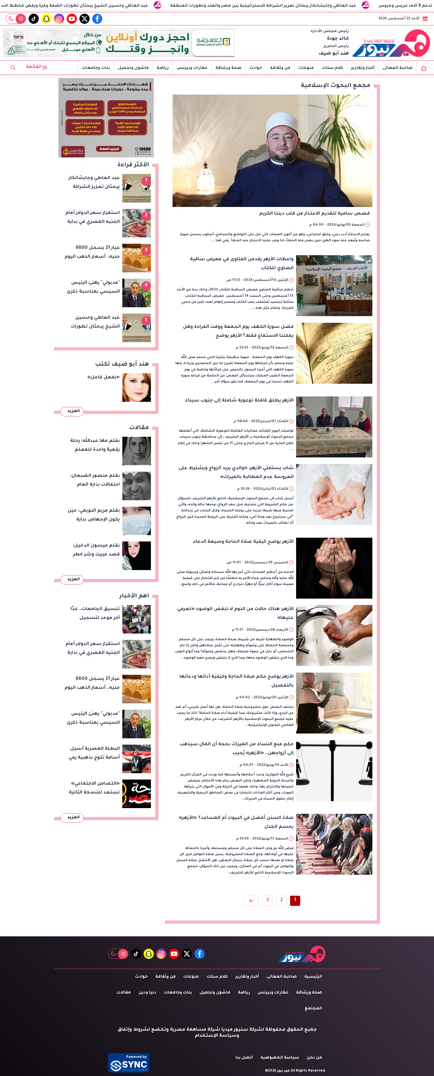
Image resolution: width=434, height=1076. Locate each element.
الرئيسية (313, 977)
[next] (251, 901)
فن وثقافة (280, 68)
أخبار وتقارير (363, 68)
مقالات (124, 993)
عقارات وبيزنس (192, 68)
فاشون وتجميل (133, 68)
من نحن (314, 1058)
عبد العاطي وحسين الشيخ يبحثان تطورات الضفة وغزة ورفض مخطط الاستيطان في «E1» (116, 6)
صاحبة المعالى (398, 68)
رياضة (163, 68)
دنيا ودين (147, 993)
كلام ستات (332, 68)
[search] (13, 67)
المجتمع (313, 1008)
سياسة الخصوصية (280, 1058)
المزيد (73, 411)
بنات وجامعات (96, 68)
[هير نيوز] (391, 43)
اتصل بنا (244, 1058)
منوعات (306, 68)
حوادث (255, 68)
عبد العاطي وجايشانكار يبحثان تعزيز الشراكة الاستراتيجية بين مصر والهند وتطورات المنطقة (321, 6)
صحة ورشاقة (228, 68)
